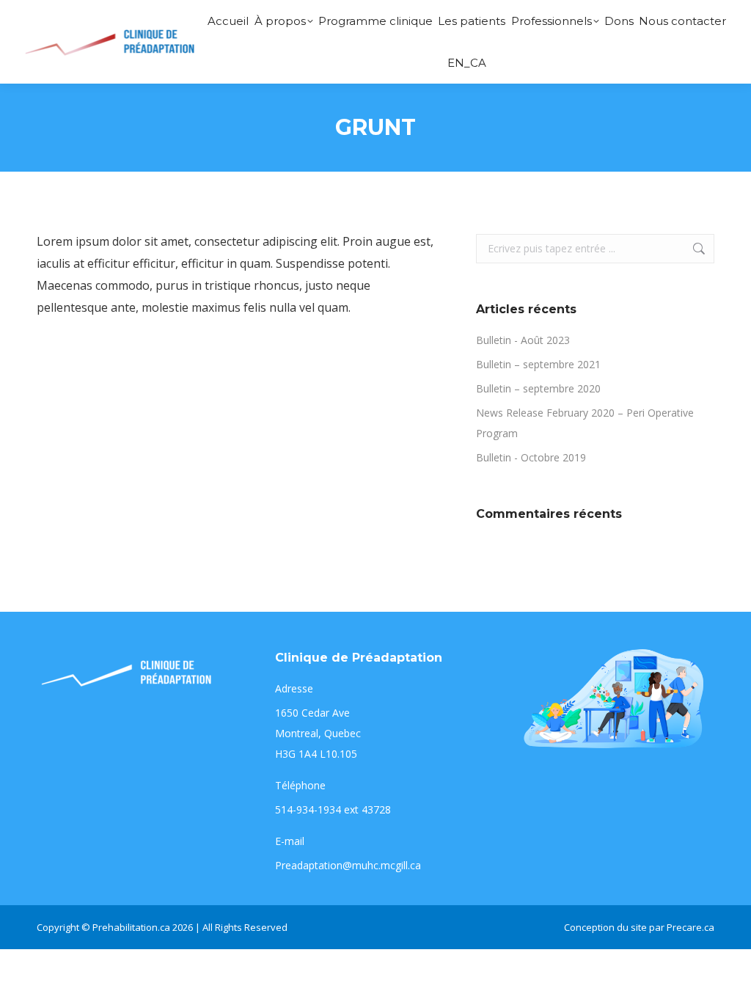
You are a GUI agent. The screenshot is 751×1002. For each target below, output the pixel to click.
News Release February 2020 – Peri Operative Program (585, 423)
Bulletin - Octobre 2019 (531, 457)
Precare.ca (690, 927)
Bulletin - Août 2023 (523, 340)
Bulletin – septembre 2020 (538, 388)
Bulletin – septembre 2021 (538, 364)
